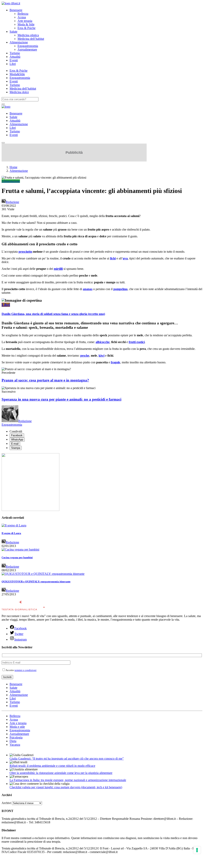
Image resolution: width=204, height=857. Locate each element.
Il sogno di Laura (11, 533)
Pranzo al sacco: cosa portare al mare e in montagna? (45, 380)
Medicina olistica (28, 35)
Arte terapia (25, 21)
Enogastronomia (28, 46)
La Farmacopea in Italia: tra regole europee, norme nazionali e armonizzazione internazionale (68, 780)
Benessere (16, 10)
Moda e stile (17, 726)
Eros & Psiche (26, 28)
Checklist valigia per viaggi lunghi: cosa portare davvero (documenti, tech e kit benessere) (66, 787)
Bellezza (23, 13)
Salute (13, 31)
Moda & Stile (26, 24)
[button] (102, 300)
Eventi (14, 60)
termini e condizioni (25, 670)
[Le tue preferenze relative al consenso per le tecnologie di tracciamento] (197, 850)
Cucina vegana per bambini (17, 557)
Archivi (6, 803)
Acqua (22, 17)
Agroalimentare (27, 49)
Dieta (13, 741)
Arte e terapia (18, 723)
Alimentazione (19, 42)
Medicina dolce (19, 92)
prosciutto (25, 251)
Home (13, 167)
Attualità (15, 56)
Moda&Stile (17, 74)
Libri (13, 64)
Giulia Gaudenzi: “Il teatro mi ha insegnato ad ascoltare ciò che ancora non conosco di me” (67, 758)
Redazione (12, 202)
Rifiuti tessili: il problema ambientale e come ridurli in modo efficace (52, 765)
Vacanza (15, 744)
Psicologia (16, 737)
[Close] (3, 142)
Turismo (15, 53)
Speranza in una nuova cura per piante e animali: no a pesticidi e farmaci (61, 399)
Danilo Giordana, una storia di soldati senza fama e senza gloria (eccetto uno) (53, 314)
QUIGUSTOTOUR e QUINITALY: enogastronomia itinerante (36, 581)
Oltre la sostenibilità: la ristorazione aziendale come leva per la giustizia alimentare (61, 773)
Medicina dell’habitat (31, 38)
